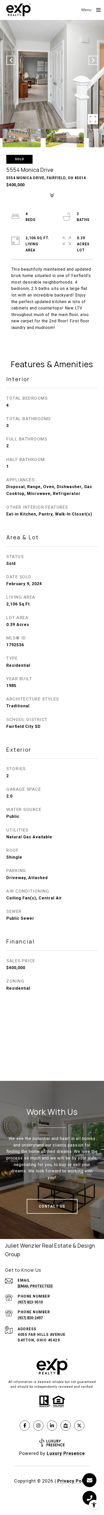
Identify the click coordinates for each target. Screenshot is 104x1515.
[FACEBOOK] (25, 1425)
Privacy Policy (73, 1481)
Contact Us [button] (52, 1206)
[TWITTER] (79, 1425)
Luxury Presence (66, 1453)
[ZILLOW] (66, 1425)
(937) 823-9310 (30, 1302)
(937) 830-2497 (30, 1318)
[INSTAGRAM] (38, 1425)
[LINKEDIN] (52, 1425)
